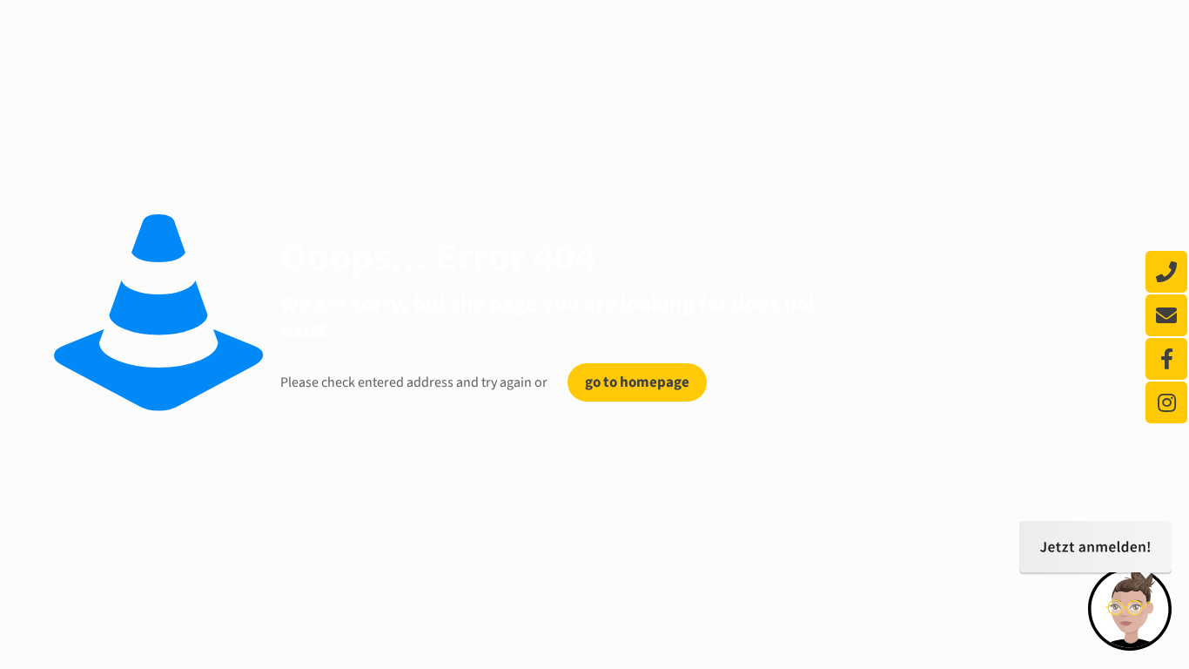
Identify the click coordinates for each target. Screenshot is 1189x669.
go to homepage (637, 382)
